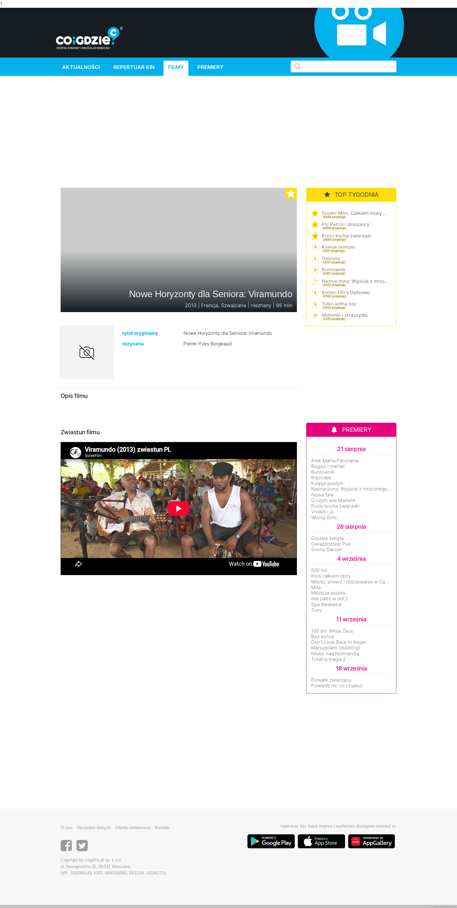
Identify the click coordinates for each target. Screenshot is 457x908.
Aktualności (81, 67)
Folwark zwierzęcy (331, 680)
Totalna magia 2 (328, 659)
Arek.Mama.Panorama (334, 460)
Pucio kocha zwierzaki (346, 236)
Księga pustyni (338, 247)
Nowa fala (322, 495)
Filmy (176, 67)
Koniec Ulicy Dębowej (346, 292)
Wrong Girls (324, 517)
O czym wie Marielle (333, 500)
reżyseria (133, 344)
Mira (316, 587)
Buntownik (333, 270)
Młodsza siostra (328, 593)
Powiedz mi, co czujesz (336, 686)
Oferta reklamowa (132, 827)
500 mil (319, 570)
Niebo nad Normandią (335, 654)
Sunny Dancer (326, 549)
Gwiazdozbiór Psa (330, 544)
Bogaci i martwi (328, 466)
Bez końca (322, 636)
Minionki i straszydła (345, 315)
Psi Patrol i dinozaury (345, 224)
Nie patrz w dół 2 (329, 598)
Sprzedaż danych (94, 827)
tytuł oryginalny (140, 333)
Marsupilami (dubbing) (335, 648)
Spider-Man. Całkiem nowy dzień (355, 213)
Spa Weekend (326, 604)
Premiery (210, 67)
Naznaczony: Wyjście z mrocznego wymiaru (355, 281)
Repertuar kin (134, 67)
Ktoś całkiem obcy (331, 576)
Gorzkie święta (327, 538)
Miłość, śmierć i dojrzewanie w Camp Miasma (351, 582)
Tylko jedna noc (339, 304)
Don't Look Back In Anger (338, 642)
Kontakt (162, 827)
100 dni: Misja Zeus (332, 631)
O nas (66, 827)
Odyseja (331, 258)
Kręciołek (321, 478)
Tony (316, 610)
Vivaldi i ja (322, 511)
